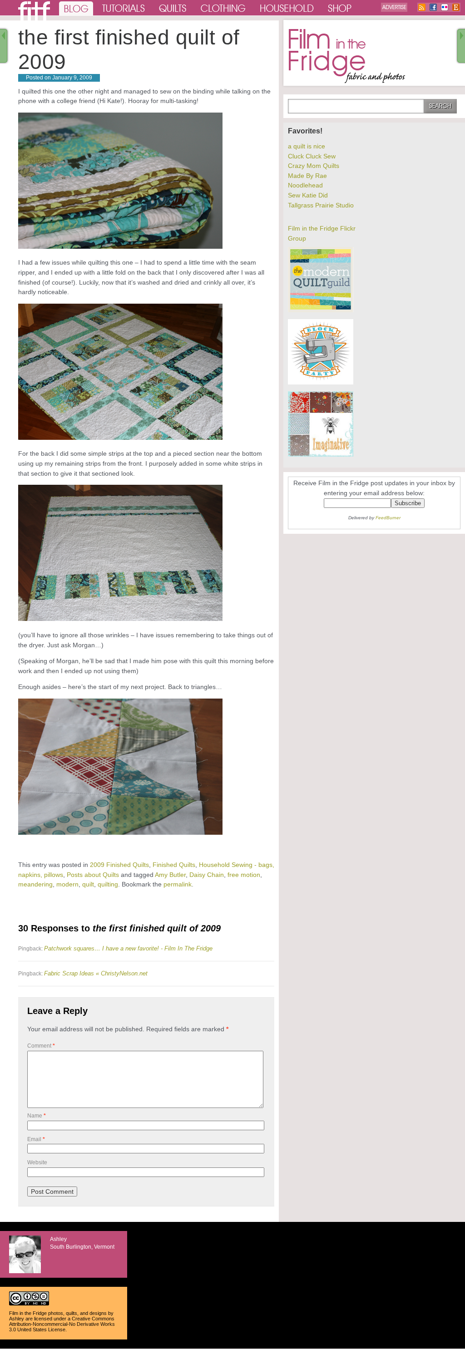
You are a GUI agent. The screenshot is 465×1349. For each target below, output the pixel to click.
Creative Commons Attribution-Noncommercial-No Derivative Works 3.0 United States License (62, 1324)
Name (36, 1116)
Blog (76, 7)
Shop (340, 7)
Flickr (444, 7)
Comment (41, 1046)
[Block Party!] (320, 382)
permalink (177, 884)
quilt (88, 884)
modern (67, 884)
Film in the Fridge (347, 56)
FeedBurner (388, 517)
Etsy (456, 7)
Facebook (433, 7)
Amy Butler (170, 874)
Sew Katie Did (308, 195)
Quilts (173, 7)
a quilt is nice (306, 146)
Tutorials (123, 7)
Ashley (16, 1318)
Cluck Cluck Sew (312, 156)
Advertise (394, 7)
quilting (108, 884)
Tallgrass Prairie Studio (321, 205)
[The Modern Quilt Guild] (320, 310)
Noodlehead (305, 185)
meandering (35, 884)
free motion (244, 874)
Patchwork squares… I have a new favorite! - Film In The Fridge (128, 948)
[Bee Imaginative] (320, 454)
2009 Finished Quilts (119, 864)
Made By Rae (307, 175)
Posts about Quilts (93, 874)
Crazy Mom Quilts (313, 165)
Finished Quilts (174, 864)
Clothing (223, 7)
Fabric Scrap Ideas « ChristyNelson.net (96, 973)
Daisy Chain (206, 874)
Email (36, 1139)
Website (37, 1162)
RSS (421, 7)
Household (287, 7)
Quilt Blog (34, 10)
